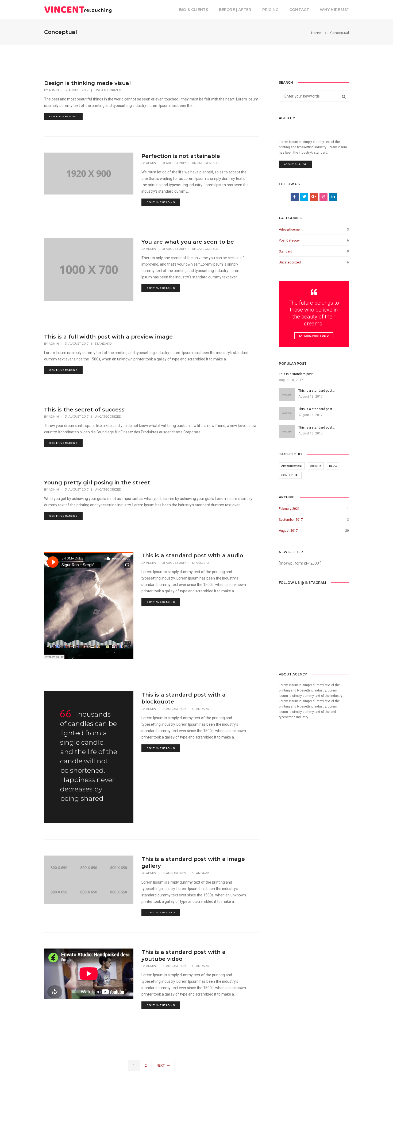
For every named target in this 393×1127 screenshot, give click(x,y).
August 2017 (288, 531)
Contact (299, 9)
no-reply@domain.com (298, 635)
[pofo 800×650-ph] (59, 868)
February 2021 (289, 509)
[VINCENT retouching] (78, 9)
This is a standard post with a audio (192, 555)
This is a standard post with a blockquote (183, 698)
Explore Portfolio (314, 335)
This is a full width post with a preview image (108, 336)
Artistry (315, 465)
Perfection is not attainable (180, 156)
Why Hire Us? (334, 9)
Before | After (235, 9)
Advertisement (291, 465)
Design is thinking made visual (87, 83)
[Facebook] (282, 655)
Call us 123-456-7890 (297, 628)
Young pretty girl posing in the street (97, 482)
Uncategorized (108, 90)
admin (54, 90)
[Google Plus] (307, 655)
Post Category (289, 240)
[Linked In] (299, 655)
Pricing (270, 9)
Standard (103, 343)
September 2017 (291, 520)
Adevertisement (291, 229)
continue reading (63, 116)
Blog (333, 465)
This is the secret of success (84, 409)
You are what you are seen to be (187, 242)
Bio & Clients (193, 9)
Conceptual (290, 475)
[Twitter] (290, 655)
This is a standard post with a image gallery (193, 862)
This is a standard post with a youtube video (183, 955)
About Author (295, 164)
